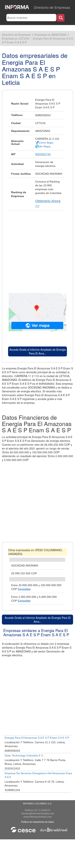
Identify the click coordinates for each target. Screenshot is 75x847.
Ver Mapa (44, 146)
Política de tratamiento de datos (37, 822)
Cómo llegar (46, 142)
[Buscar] (60, 18)
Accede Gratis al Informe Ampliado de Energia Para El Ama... (37, 351)
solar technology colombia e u (24, 755)
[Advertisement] (37, 250)
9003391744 (43, 154)
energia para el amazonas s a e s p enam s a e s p (37, 737)
